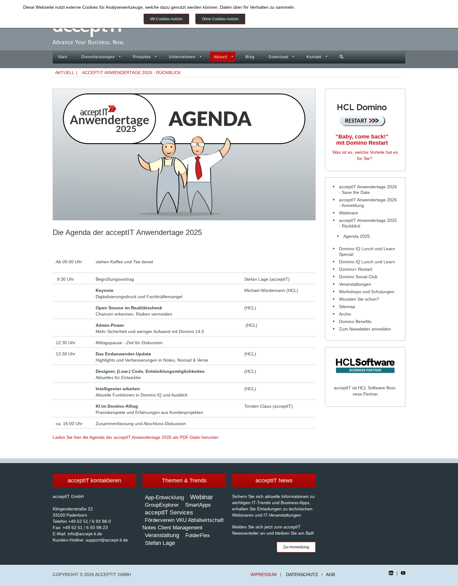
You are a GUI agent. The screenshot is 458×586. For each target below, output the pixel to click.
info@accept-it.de (85, 533)
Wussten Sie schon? (359, 299)
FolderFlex (197, 535)
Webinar (201, 497)
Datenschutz (302, 574)
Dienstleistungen (98, 57)
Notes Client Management (172, 528)
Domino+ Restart (355, 269)
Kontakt (314, 57)
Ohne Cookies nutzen (220, 19)
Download (279, 57)
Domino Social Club (358, 276)
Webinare (348, 212)
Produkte (142, 57)
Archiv (345, 314)
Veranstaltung (162, 535)
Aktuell (220, 57)
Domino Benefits (355, 321)
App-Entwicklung (164, 497)
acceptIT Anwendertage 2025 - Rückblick (131, 72)
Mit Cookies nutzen (166, 19)
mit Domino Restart (362, 140)
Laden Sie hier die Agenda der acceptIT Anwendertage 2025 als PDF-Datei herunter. (136, 437)
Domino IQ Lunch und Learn (367, 261)
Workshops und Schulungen (366, 291)
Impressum (263, 574)
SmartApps (198, 505)
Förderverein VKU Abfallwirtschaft (184, 520)
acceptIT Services (169, 512)
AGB (330, 574)
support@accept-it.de (107, 539)
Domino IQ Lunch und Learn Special (367, 251)
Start (62, 57)
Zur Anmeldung (296, 547)
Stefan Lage (160, 543)
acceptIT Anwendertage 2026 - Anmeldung (368, 202)
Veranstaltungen (355, 284)
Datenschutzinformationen (322, 7)
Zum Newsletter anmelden (365, 328)
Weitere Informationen (274, 18)
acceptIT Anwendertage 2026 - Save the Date (368, 189)
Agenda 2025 (356, 236)
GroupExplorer (162, 505)
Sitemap (347, 306)
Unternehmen (182, 57)
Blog (250, 57)
